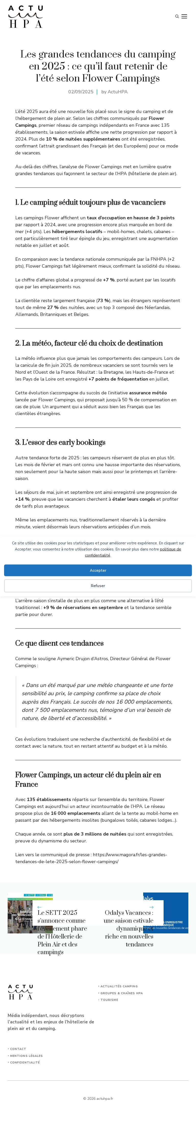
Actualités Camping (119, 986)
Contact (18, 1049)
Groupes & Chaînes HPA (122, 993)
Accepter (98, 570)
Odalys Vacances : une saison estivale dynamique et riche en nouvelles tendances (128, 928)
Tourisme (109, 1000)
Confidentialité (25, 1063)
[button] (177, 17)
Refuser (98, 585)
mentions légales (26, 1056)
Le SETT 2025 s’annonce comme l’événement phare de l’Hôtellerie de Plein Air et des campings (62, 932)
